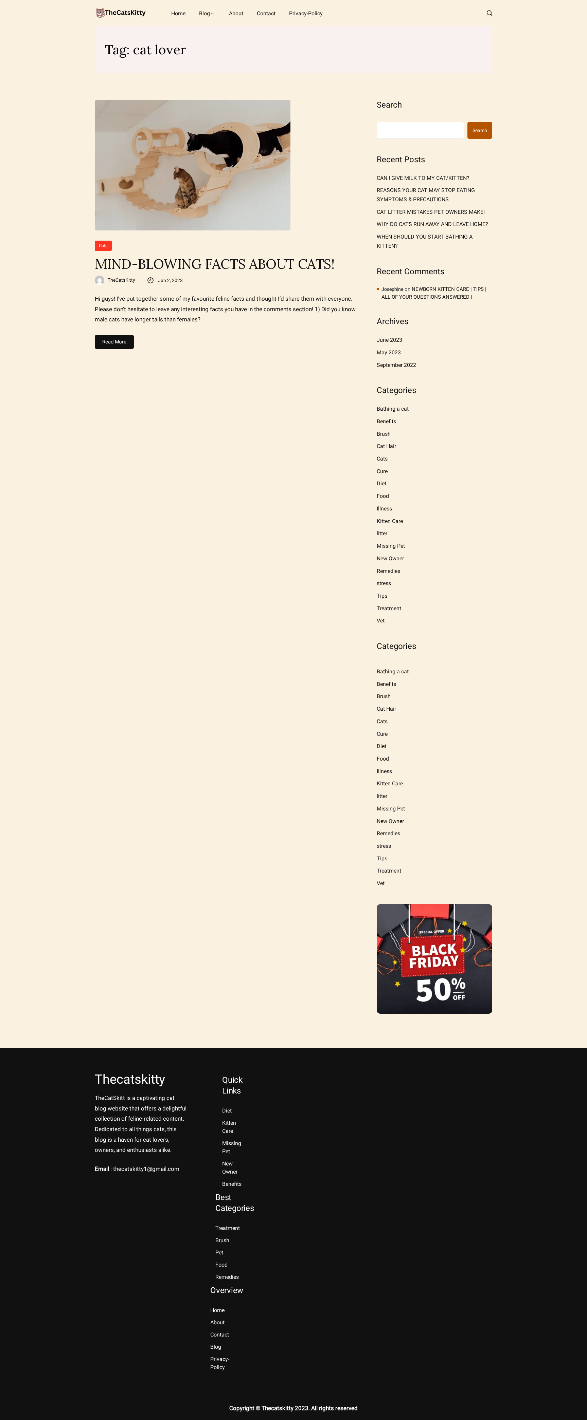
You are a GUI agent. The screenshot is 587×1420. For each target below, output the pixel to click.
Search (389, 105)
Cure (382, 471)
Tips (382, 596)
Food (383, 496)
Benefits (386, 421)
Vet (381, 620)
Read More (114, 342)
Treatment (389, 608)
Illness (384, 508)
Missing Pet (391, 546)
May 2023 (389, 352)
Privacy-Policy (306, 13)
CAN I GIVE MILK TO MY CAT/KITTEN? (423, 178)
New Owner (390, 558)
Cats (103, 245)
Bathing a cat (393, 409)
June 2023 (389, 340)
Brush (384, 434)
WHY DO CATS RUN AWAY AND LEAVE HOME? (432, 224)
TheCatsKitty (121, 280)
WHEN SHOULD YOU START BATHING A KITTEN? (425, 241)
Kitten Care (390, 521)
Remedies (388, 571)
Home (178, 13)
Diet (381, 483)
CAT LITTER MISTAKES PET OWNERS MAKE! (431, 212)
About (236, 13)
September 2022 (396, 365)
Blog (204, 13)
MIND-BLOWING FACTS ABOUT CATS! (214, 264)
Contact (266, 13)
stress (384, 583)
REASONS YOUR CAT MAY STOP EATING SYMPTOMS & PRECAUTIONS (426, 195)
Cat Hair (386, 446)
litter (382, 533)
